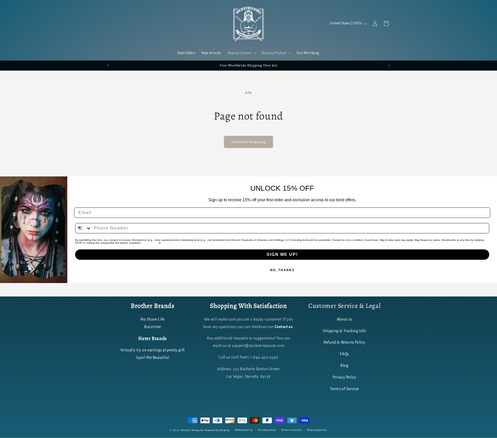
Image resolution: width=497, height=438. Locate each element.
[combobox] (83, 228)
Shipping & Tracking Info (344, 331)
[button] (241, 53)
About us (344, 319)
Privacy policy (267, 429)
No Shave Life (153, 319)
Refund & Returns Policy (344, 342)
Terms (165, 242)
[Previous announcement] (108, 65)
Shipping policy (317, 429)
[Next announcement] (389, 65)
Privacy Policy (150, 242)
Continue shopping (248, 142)
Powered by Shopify (217, 430)
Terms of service (291, 429)
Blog (344, 365)
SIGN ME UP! (282, 254)
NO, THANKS (282, 270)
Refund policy (244, 429)
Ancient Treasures (192, 430)
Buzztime (152, 327)
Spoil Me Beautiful (152, 357)
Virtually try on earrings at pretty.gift (152, 350)
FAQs (344, 354)
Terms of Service (344, 389)
